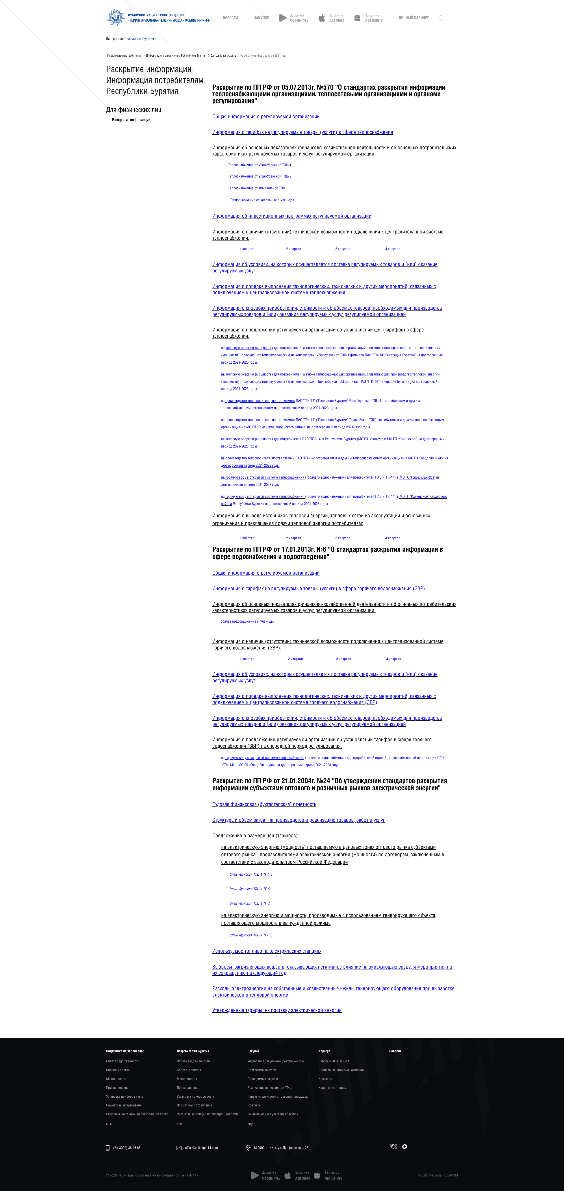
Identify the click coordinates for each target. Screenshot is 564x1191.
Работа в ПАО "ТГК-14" (334, 1061)
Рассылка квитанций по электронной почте (137, 1114)
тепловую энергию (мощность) (249, 374)
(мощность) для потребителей (277, 438)
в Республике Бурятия (338, 438)
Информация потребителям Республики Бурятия (176, 55)
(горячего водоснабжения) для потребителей (340, 496)
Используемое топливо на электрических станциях (266, 951)
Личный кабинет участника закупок (273, 1114)
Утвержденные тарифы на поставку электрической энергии (277, 1010)
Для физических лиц (223, 55)
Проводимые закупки (263, 1079)
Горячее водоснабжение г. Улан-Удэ (246, 621)
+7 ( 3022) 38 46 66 (127, 1148)
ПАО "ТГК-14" (311, 438)
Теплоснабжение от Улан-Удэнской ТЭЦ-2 (259, 176)
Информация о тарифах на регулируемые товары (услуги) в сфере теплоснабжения (302, 132)
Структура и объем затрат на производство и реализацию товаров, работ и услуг (298, 820)
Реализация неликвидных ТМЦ (269, 1088)
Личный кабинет (414, 18)
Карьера (324, 1051)
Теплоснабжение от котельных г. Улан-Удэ (262, 200)
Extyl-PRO (451, 1175)
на (223, 374)
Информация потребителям (124, 55)
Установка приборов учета (124, 1096)
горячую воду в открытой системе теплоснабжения (265, 496)
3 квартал (342, 248)
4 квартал (392, 248)
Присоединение (117, 1088)
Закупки (261, 18)
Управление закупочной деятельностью (276, 1061)
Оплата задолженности (122, 1061)
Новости (230, 18)
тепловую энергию (240, 438)
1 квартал (247, 248)
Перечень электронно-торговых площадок (278, 1096)
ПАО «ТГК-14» (385, 496)
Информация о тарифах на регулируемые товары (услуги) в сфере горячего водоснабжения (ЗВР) (318, 588)
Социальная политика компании (342, 1070)
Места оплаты (116, 1079)
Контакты (254, 1105)
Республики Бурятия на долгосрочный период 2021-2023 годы (280, 503)
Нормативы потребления (123, 1105)
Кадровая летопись (332, 1088)
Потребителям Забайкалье (125, 1051)
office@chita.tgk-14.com (201, 1148)
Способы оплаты (118, 1070)
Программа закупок (262, 1070)
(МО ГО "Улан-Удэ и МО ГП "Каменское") (387, 438)
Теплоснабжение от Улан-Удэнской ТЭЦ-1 (259, 165)
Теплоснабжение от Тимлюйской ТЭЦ (256, 188)
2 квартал (293, 248)
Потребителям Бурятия (193, 1051)
